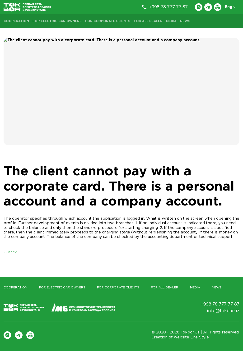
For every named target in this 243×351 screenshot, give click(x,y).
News (185, 21)
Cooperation (16, 21)
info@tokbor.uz (223, 311)
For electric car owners (57, 21)
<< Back (10, 252)
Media (171, 21)
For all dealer (148, 21)
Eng (228, 7)
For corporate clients (107, 21)
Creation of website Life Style (180, 337)
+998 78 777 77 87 (168, 7)
